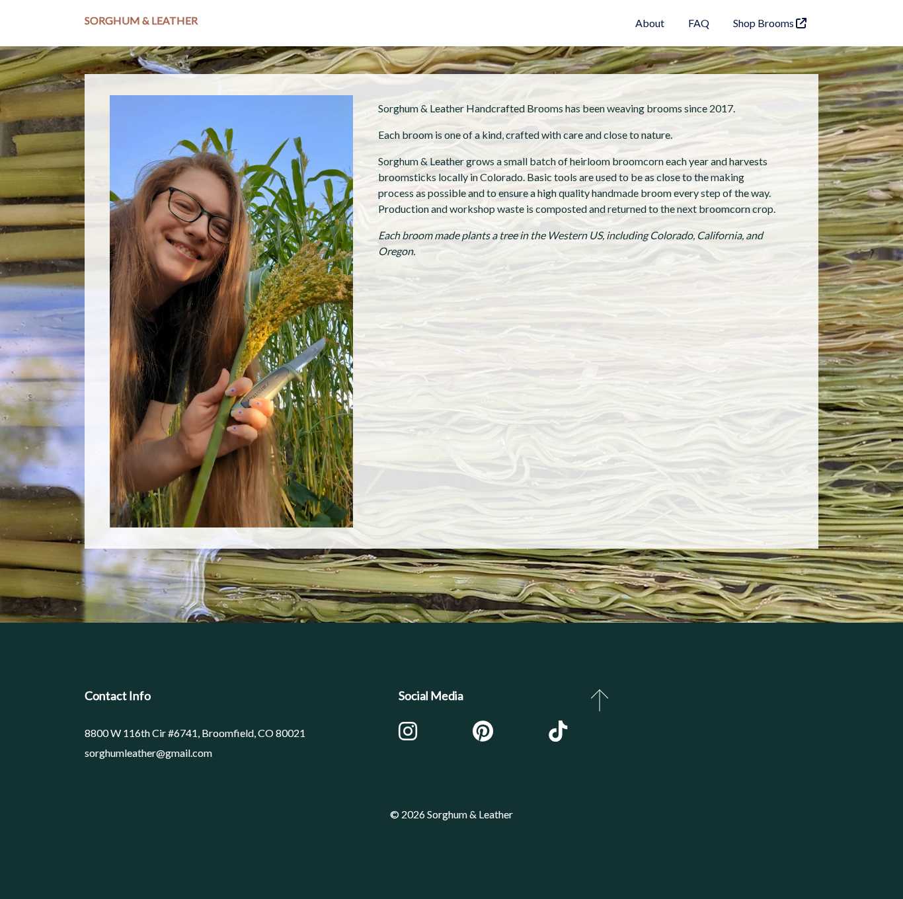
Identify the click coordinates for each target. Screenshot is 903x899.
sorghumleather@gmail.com (148, 752)
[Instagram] (408, 734)
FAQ (698, 23)
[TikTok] (558, 734)
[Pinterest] (483, 734)
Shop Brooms (764, 23)
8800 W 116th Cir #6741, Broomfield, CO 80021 (195, 732)
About (649, 23)
